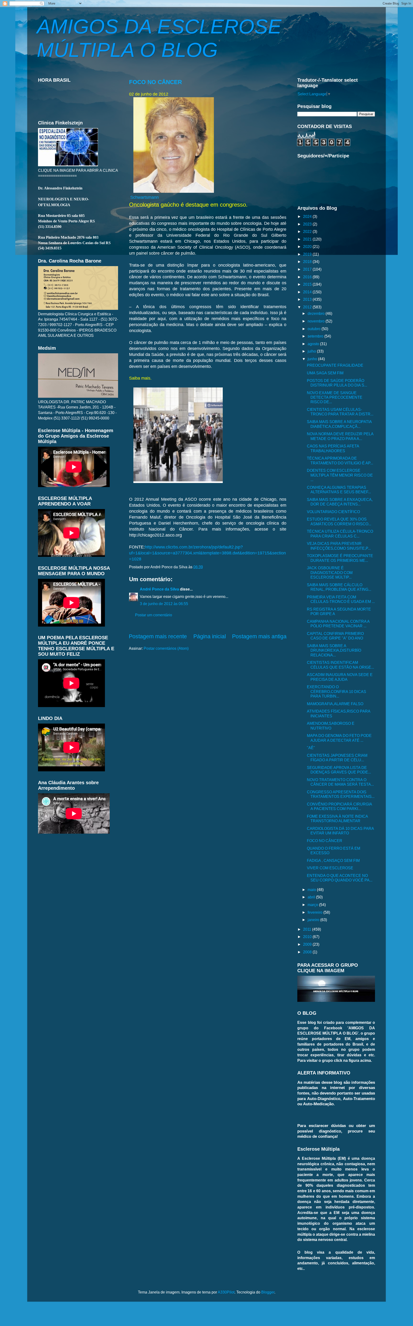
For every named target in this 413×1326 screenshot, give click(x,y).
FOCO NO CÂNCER (155, 82)
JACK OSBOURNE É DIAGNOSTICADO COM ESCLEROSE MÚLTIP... (330, 572)
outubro (314, 329)
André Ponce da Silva (159, 589)
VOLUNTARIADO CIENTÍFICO (333, 512)
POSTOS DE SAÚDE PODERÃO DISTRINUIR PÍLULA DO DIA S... (337, 382)
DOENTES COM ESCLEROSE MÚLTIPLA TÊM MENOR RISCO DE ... (340, 475)
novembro (317, 321)
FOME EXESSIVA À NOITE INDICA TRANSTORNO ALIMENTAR (337, 818)
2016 (308, 277)
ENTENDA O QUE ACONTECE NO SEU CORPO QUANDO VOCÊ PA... (339, 877)
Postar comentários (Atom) (166, 648)
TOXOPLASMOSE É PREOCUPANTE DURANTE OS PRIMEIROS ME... (340, 557)
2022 (308, 231)
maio (312, 889)
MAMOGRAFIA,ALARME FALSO (335, 704)
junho (313, 359)
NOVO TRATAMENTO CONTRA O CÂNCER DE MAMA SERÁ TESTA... (340, 782)
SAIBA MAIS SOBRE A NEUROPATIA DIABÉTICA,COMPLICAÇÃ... (339, 423)
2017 (308, 269)
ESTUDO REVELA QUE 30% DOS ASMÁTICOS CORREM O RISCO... (339, 521)
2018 (308, 261)
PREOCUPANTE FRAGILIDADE (335, 365)
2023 (308, 224)
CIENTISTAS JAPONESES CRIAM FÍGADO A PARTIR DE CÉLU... (337, 757)
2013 (308, 299)
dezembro (317, 313)
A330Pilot (226, 1292)
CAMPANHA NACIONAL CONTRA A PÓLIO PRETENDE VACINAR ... (338, 623)
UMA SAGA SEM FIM (325, 373)
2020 (308, 246)
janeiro (314, 920)
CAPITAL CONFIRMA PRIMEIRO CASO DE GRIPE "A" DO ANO (335, 635)
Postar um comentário (153, 615)
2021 (308, 239)
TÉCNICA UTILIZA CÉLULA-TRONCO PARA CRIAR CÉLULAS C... (340, 533)
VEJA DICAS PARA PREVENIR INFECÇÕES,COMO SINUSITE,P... (339, 545)
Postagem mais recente (158, 636)
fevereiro (315, 912)
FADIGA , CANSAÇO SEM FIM (333, 860)
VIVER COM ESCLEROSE (330, 868)
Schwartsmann (144, 197)
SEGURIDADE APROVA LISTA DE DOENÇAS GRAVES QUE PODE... (339, 769)
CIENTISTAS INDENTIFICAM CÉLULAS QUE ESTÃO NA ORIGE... (340, 664)
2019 (308, 254)
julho (312, 351)
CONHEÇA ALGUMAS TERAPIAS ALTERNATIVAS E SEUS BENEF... (339, 489)
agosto (314, 344)
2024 (308, 216)
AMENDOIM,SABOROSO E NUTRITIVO (330, 725)
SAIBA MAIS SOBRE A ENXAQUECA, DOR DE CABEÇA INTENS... (340, 501)
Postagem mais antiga (259, 636)
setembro (316, 336)
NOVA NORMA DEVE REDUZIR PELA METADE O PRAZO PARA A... (340, 436)
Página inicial (209, 636)
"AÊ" (311, 748)
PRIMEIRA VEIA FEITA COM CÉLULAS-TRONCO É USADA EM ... (341, 599)
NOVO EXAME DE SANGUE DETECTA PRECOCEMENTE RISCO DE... (334, 397)
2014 (308, 292)
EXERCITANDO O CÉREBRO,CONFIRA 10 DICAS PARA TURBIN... (336, 691)
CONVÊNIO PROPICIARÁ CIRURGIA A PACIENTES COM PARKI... (339, 806)
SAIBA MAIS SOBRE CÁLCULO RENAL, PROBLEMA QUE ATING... (339, 587)
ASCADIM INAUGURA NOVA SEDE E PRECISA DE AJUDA (340, 676)
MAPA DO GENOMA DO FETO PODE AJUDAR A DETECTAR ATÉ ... (339, 737)
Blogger (267, 1292)
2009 (308, 944)
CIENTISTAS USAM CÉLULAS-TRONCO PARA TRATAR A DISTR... (340, 411)
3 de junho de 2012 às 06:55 (164, 603)
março (313, 904)
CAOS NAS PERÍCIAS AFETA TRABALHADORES (333, 448)
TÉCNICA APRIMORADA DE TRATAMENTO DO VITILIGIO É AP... (340, 460)
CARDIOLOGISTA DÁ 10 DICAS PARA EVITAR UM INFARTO (340, 830)
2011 (307, 929)
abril (312, 897)
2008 (308, 952)
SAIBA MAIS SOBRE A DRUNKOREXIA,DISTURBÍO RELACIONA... (334, 650)
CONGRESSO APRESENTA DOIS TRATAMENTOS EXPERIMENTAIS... (341, 794)
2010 (308, 936)
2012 (308, 307)
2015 (308, 284)
